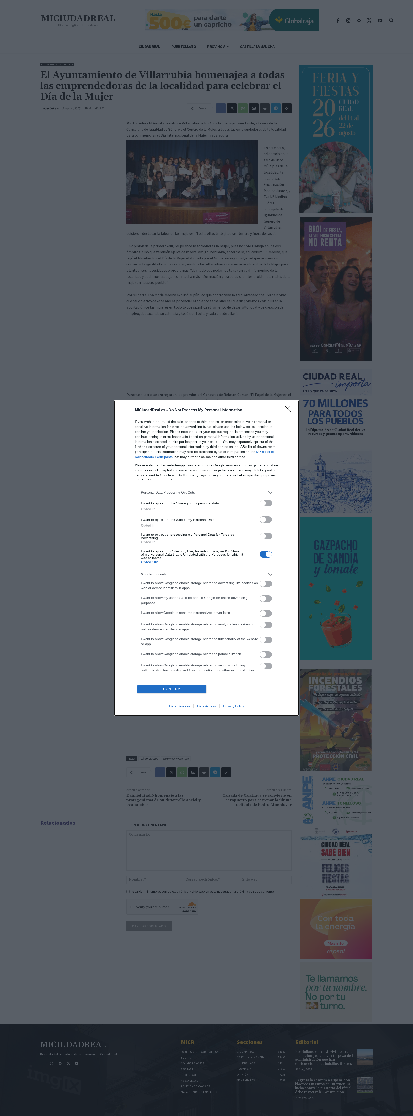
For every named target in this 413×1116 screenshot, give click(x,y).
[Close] (289, 410)
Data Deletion (179, 706)
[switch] (266, 503)
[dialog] (206, 558)
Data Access (206, 706)
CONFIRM (172, 689)
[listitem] (206, 492)
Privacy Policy (233, 706)
